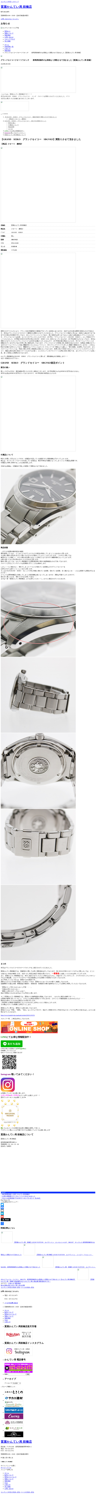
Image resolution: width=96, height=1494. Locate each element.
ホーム (6, 44)
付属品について (13, 125)
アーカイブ (8, 1383)
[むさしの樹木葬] (13, 1430)
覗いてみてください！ (15, 133)
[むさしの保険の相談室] (13, 1424)
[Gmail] (48, 1216)
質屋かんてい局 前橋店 (16, 6)
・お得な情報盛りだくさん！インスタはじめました (18, 1196)
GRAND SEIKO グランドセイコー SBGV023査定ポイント (25, 121)
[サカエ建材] (13, 1400)
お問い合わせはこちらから (10, 19)
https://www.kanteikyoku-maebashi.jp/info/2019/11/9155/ (18, 1015)
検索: (6, 1374)
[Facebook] (48, 1207)
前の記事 (4, 1285)
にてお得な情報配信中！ (14, 131)
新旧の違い (12, 123)
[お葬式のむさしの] (13, 1394)
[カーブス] (13, 1418)
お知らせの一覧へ (13, 1285)
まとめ (10, 129)
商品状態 (11, 127)
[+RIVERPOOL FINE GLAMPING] (13, 1436)
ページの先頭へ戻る (27, 1287)
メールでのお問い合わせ (11, 1303)
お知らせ (7, 48)
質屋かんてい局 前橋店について (15, 135)
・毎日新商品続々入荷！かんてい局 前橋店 (15, 1194)
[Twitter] (48, 1204)
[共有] (48, 1223)
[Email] (48, 1210)
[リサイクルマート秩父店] (13, 1412)
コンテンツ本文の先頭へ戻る (10, 1287)
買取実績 (7, 50)
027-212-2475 (5, 12)
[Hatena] (48, 1213)
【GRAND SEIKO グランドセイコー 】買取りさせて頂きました (30, 117)
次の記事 (22, 1285)
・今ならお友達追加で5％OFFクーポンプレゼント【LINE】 (21, 1198)
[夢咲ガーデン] (13, 1406)
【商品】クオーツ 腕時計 (17, 119)
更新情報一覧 (9, 46)
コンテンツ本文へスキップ (10, 1)
